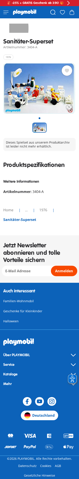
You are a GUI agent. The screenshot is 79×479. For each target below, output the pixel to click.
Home (8, 210)
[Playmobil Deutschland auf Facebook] (27, 401)
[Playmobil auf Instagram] (51, 401)
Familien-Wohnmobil (18, 301)
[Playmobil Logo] (24, 12)
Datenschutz (27, 466)
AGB (58, 466)
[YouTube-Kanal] (39, 401)
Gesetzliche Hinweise (39, 475)
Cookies (45, 466)
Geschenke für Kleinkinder (22, 311)
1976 (43, 210)
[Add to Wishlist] (67, 70)
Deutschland (43, 415)
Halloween (11, 321)
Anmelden (64, 271)
